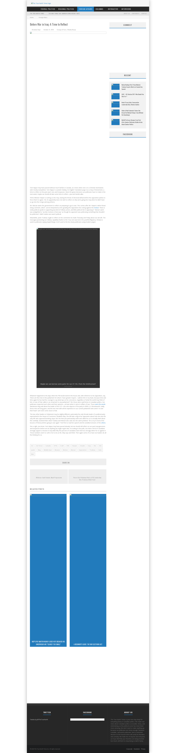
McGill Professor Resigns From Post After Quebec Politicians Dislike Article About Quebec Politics (132, 122)
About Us (127, 13)
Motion (65, 450)
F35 (68, 446)
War (32, 454)
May (39, 450)
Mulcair (73, 450)
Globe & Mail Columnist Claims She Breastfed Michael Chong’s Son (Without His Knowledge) (132, 112)
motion (96, 208)
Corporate (129, 749)
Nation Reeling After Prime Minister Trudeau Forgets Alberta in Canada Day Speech (132, 87)
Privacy (143, 749)
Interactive (113, 9)
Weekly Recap (71, 30)
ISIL (95, 446)
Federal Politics (48, 9)
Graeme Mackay (68, 386)
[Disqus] (68, 677)
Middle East (48, 450)
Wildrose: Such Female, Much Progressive (49, 477)
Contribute (135, 13)
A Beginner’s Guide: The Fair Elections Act (88, 644)
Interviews (126, 9)
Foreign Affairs (85, 9)
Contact (144, 13)
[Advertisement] (127, 56)
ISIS (100, 446)
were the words (100, 404)
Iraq (89, 446)
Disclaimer (137, 749)
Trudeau (92, 450)
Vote (100, 450)
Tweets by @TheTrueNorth (39, 719)
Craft (62, 446)
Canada (48, 446)
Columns (99, 9)
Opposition (83, 450)
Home (32, 17)
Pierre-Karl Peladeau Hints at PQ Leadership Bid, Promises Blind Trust (87, 478)
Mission (57, 450)
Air (32, 446)
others (103, 423)
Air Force (39, 446)
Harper (74, 446)
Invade (82, 446)
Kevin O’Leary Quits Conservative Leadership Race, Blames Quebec (130, 103)
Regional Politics (66, 9)
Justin (33, 450)
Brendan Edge (36, 30)
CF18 (55, 446)
